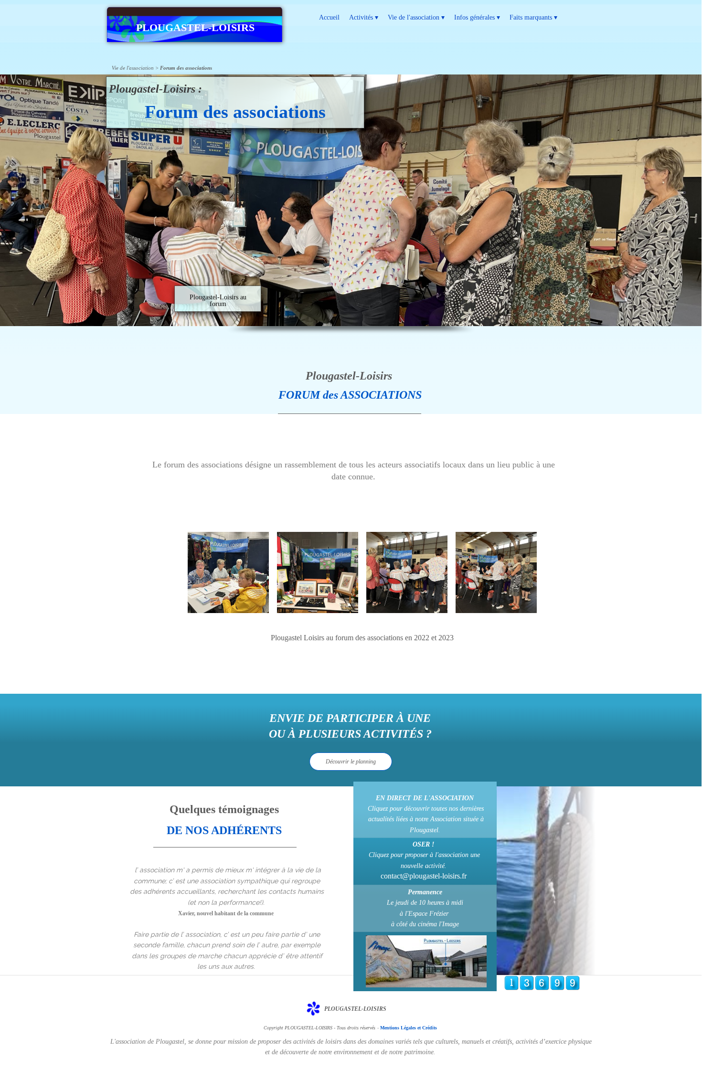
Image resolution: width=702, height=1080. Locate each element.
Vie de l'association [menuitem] (416, 17)
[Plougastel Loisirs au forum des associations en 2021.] (317, 572)
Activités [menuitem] (363, 17)
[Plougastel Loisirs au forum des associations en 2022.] (228, 572)
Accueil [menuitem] (329, 17)
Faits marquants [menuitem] (533, 17)
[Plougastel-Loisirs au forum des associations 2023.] (406, 572)
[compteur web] (542, 988)
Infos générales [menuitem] (477, 17)
